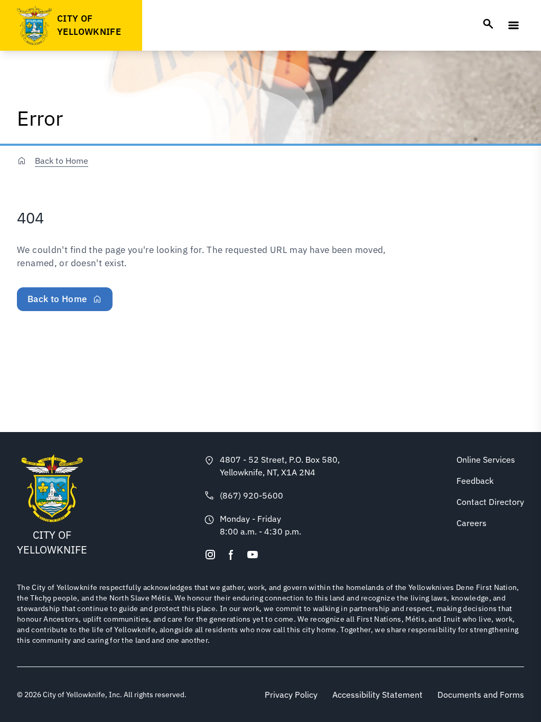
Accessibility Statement (377, 694)
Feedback (474, 480)
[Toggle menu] (513, 25)
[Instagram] (210, 554)
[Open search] (488, 23)
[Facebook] (231, 554)
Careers (471, 523)
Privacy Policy (291, 694)
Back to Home (61, 160)
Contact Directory (490, 501)
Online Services (485, 459)
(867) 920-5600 (251, 495)
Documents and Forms (480, 694)
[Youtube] (252, 554)
